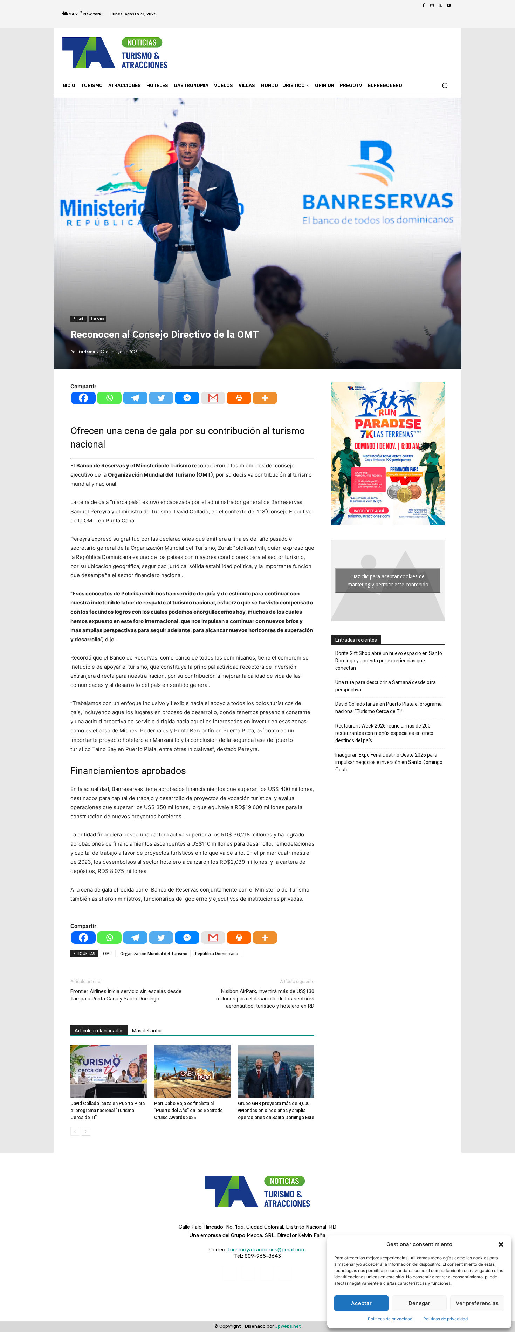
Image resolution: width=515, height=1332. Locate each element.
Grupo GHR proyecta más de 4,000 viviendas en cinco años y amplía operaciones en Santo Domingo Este (276, 1110)
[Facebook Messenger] (187, 398)
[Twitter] (440, 5)
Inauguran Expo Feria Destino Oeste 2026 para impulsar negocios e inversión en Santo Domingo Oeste (388, 762)
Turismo (97, 318)
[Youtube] (449, 5)
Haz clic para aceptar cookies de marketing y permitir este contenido (388, 580)
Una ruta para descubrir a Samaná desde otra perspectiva (385, 685)
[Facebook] (423, 5)
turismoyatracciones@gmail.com (267, 1249)
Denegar (419, 1303)
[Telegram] (135, 398)
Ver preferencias (477, 1303)
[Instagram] (432, 5)
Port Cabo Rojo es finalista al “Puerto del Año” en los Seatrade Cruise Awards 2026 (188, 1110)
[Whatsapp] (109, 398)
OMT (107, 953)
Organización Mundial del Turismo (153, 953)
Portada (79, 318)
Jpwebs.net (288, 1326)
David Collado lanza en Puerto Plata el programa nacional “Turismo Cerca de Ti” (107, 1110)
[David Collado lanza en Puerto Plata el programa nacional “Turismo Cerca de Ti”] (108, 1071)
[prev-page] (74, 1131)
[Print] (239, 398)
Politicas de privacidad (390, 1318)
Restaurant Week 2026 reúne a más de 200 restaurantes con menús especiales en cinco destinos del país (384, 733)
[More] (265, 398)
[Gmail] (213, 398)
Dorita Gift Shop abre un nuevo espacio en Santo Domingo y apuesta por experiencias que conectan (388, 660)
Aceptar (361, 1303)
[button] (500, 1244)
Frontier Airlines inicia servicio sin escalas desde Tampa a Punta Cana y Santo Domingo (125, 995)
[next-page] (86, 1131)
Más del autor (147, 1030)
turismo (87, 351)
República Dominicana (216, 953)
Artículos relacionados (99, 1030)
